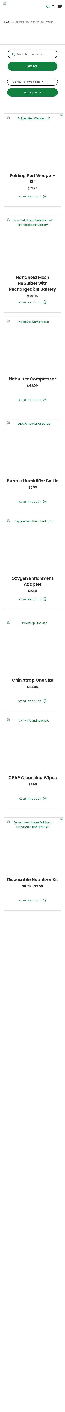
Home (7, 22)
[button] (60, 6)
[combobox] (27, 81)
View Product (29, 196)
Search (32, 66)
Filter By (30, 92)
